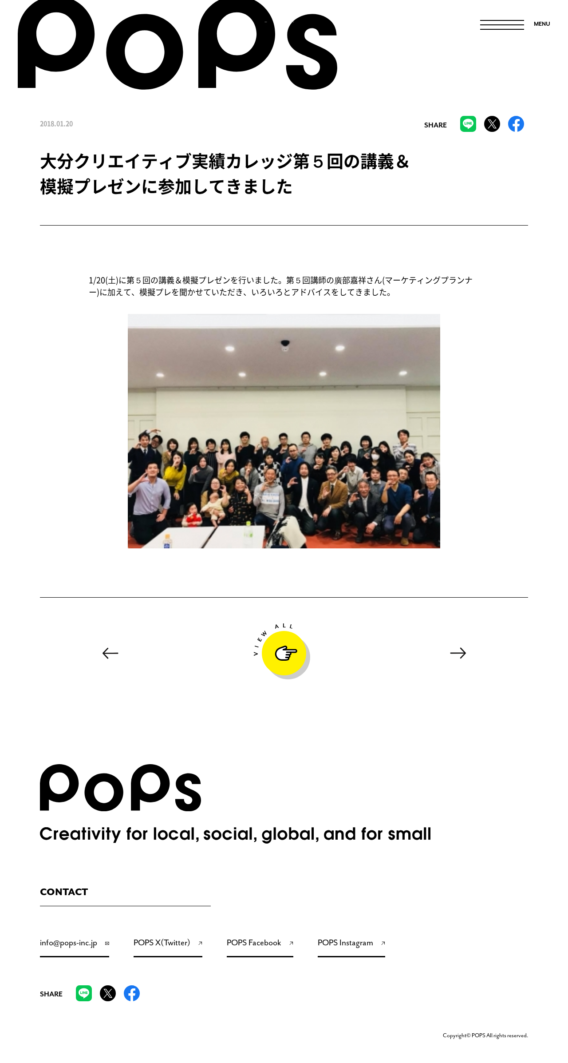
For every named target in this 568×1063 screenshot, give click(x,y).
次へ (458, 653)
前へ (110, 653)
